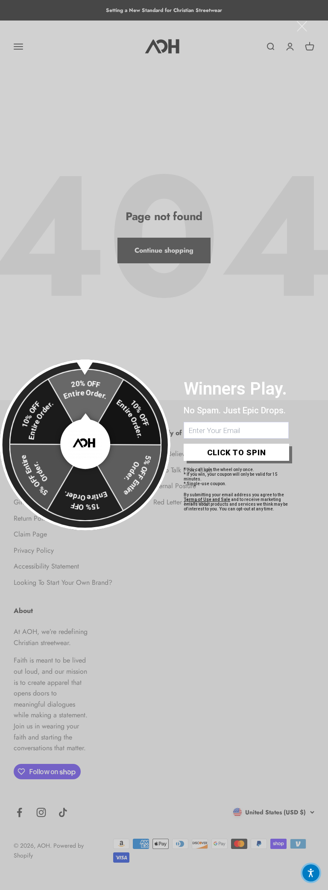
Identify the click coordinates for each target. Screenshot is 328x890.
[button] (311, 873)
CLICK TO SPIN (236, 452)
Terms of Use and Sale (207, 499)
